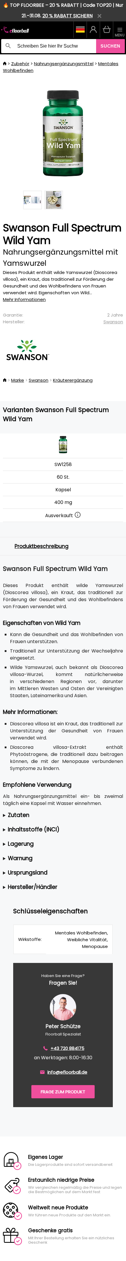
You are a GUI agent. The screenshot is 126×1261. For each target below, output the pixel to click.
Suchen (110, 45)
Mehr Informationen (24, 299)
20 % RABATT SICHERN (67, 15)
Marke (17, 380)
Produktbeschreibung (42, 546)
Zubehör (20, 63)
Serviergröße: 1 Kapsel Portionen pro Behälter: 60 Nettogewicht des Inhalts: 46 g (54, 815)
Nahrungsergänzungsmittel (63, 63)
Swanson (113, 322)
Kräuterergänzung (73, 380)
